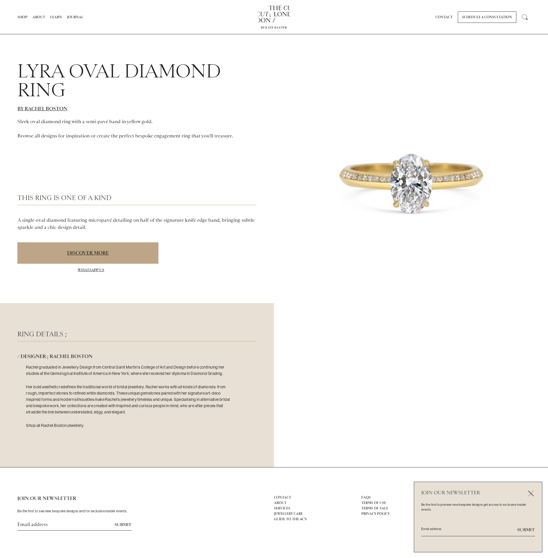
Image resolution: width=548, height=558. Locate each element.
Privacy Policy (375, 514)
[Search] (525, 17)
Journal (75, 17)
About (39, 17)
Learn (56, 17)
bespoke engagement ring (162, 136)
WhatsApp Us (91, 270)
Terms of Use (373, 503)
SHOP (22, 17)
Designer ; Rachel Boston (56, 356)
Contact (444, 17)
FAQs (366, 497)
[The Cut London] (274, 14)
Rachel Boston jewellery (62, 425)
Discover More (88, 253)
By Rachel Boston (42, 108)
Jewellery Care (288, 514)
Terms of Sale (374, 508)
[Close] (531, 493)
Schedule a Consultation (487, 17)
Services (282, 508)
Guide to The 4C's (290, 519)
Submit (123, 524)
